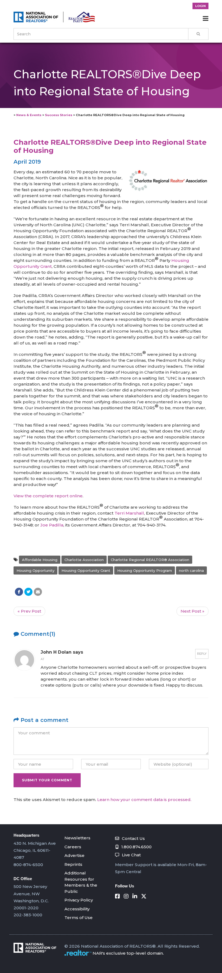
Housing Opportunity (35, 570)
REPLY (202, 654)
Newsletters (77, 837)
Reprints (73, 864)
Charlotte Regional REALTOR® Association (150, 560)
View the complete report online (48, 495)
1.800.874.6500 (136, 846)
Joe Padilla (51, 525)
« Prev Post (29, 611)
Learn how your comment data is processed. (144, 799)
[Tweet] (28, 592)
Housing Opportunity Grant (85, 570)
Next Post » (192, 611)
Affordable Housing (39, 560)
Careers (72, 846)
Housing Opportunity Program (144, 570)
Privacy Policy (78, 900)
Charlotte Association (84, 560)
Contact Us (133, 838)
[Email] (38, 592)
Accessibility (77, 908)
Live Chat (131, 854)
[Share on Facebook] (19, 592)
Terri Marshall (129, 513)
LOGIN (200, 6)
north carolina (191, 570)
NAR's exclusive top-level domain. (128, 953)
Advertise (74, 855)
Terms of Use (78, 917)
